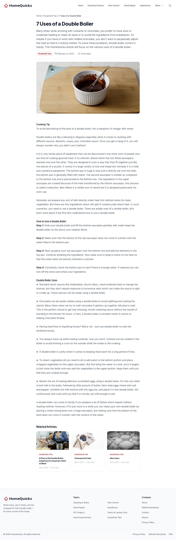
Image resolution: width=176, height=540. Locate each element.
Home (80, 5)
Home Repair (130, 5)
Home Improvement (82, 517)
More (157, 5)
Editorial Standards (150, 507)
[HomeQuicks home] (18, 5)
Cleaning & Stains (96, 5)
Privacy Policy (148, 522)
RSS (171, 534)
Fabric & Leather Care (117, 512)
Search (145, 517)
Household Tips (50, 16)
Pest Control (113, 5)
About (144, 502)
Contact (145, 512)
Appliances (145, 5)
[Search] (170, 5)
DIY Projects (78, 512)
